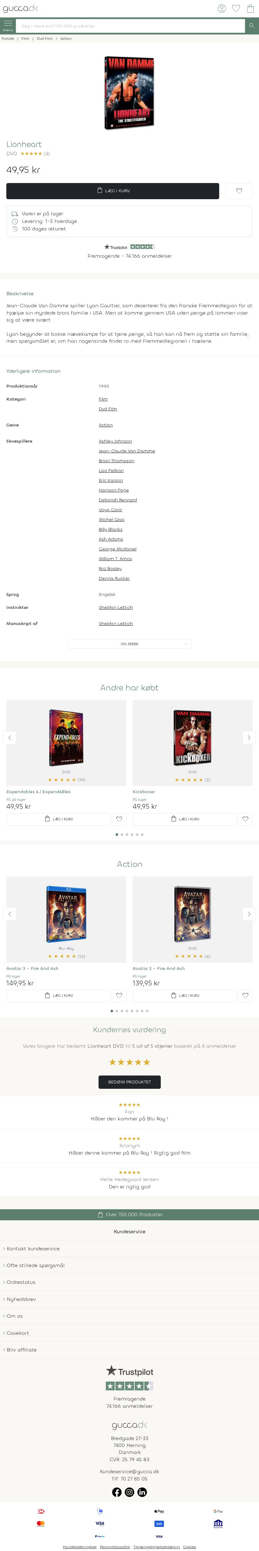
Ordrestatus (21, 1282)
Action (106, 425)
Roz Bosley (110, 569)
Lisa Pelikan (111, 471)
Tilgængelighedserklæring (156, 1546)
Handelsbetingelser (80, 1546)
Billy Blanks (111, 529)
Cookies (189, 1546)
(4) (35, 153)
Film (103, 399)
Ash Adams (111, 539)
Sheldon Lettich (116, 607)
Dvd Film (108, 409)
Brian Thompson (116, 461)
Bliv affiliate (22, 1349)
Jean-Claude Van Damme (127, 451)
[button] (9, 737)
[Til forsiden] (20, 8)
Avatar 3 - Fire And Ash (32, 968)
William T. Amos (115, 559)
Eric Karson (111, 480)
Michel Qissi (111, 520)
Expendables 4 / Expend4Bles (38, 791)
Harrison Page (114, 490)
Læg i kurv (113, 190)
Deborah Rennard (118, 500)
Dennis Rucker (114, 578)
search (252, 25)
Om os (15, 1316)
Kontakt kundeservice (33, 1248)
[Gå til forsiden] (129, 1425)
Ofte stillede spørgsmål (36, 1265)
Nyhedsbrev (21, 1299)
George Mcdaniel (117, 549)
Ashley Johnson (115, 441)
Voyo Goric (110, 510)
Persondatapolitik (115, 1546)
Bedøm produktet (129, 1082)
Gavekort (18, 1333)
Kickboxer (144, 791)
